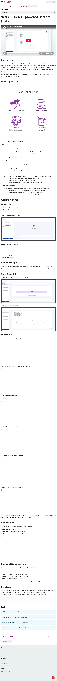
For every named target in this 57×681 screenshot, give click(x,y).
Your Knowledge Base (8, 255)
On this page (5, 12)
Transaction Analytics (8, 251)
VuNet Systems (4, 671)
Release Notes (4, 653)
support (12, 600)
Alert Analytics (6, 253)
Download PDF (6, 641)
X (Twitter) (3, 663)
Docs (2, 650)
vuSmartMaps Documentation (10, 257)
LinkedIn (3, 661)
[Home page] (2, 6)
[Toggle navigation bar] (2, 2)
